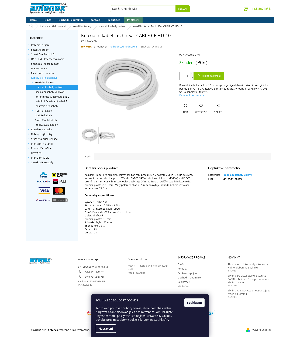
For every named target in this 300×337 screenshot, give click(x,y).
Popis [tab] (88, 156)
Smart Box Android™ (43, 54)
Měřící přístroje (40, 157)
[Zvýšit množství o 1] (192, 74)
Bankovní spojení (188, 273)
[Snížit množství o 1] (192, 78)
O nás (181, 264)
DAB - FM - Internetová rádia (47, 59)
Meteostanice (39, 68)
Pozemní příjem (40, 45)
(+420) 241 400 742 (94, 277)
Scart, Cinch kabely (46, 120)
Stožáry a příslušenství (44, 139)
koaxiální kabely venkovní (50, 92)
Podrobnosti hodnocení (123, 46)
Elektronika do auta (42, 73)
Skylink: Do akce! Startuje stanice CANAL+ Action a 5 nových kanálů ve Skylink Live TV (249, 279)
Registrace (184, 282)
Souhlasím (194, 303)
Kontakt (182, 268)
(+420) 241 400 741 (94, 271)
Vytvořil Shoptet (261, 329)
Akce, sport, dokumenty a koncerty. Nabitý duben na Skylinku (248, 266)
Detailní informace (190, 95)
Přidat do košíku (211, 75)
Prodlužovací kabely (46, 124)
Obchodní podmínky (189, 277)
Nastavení (106, 329)
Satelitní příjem (40, 49)
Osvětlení (36, 153)
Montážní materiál (42, 143)
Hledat (182, 8)
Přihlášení (183, 286)
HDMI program (43, 110)
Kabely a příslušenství (44, 77)
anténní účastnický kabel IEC (52, 96)
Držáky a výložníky (41, 134)
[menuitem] (33, 20)
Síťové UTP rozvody (42, 162)
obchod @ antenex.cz (95, 266)
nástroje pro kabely (47, 106)
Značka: (151, 46)
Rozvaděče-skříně (41, 148)
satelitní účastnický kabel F (51, 101)
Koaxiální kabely (44, 82)
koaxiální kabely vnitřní (49, 87)
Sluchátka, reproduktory (45, 63)
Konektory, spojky (41, 129)
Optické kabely (43, 115)
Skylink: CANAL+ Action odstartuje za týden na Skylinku (249, 292)
